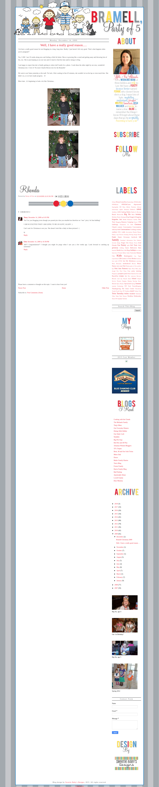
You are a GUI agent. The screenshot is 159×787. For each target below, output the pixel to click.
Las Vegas (137, 256)
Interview (114, 253)
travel (132, 291)
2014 (116, 517)
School (134, 278)
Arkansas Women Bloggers (122, 446)
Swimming (120, 286)
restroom (133, 276)
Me (127, 261)
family (115, 239)
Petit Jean (118, 268)
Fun (118, 245)
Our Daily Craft (119, 434)
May (118, 567)
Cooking (133, 229)
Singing (124, 281)
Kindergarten (128, 256)
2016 (116, 510)
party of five (133, 266)
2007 (116, 588)
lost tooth (114, 261)
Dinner (139, 232)
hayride (114, 250)
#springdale (115, 207)
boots (124, 219)
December (120, 537)
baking (124, 212)
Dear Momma (118, 481)
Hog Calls (123, 250)
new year (119, 266)
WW (116, 298)
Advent (139, 207)
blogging (138, 217)
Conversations (125, 229)
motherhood (126, 263)
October (119, 550)
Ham (139, 248)
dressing (126, 234)
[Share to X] (63, 196)
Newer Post (22, 288)
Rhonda (114, 278)
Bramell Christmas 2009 (124, 540)
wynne (120, 298)
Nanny (114, 266)
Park (124, 266)
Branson (124, 222)
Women (125, 296)
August (119, 557)
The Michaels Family (121, 422)
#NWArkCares (126, 204)
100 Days (122, 207)
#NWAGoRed (137, 202)
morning (138, 261)
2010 (116, 530)
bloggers (132, 217)
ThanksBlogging (136, 286)
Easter (114, 237)
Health (119, 250)
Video (113, 296)
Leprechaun (115, 258)
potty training (136, 271)
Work (113, 298)
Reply (26, 235)
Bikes (133, 214)
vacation (132, 293)
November (120, 547)
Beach (114, 214)
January (119, 581)
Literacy (139, 258)
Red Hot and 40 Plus (120, 443)
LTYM (120, 261)
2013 (116, 520)
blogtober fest (117, 219)
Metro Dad (117, 454)
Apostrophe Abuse (120, 475)
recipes (121, 276)
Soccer (114, 283)
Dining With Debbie (120, 431)
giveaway (115, 248)
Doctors (121, 234)
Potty (129, 271)
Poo (118, 271)
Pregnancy (115, 273)
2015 (116, 514)
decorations (129, 232)
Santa (129, 278)
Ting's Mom (118, 425)
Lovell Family (118, 478)
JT (118, 253)
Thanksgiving (116, 288)
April (118, 570)
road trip (119, 278)
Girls (139, 245)
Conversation (127, 227)
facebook (134, 237)
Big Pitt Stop (118, 440)
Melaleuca (132, 261)
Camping (130, 222)
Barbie (129, 212)
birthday (138, 214)
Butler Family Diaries (121, 460)
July (118, 560)
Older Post (105, 288)
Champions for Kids (126, 224)
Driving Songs (133, 234)
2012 (116, 524)
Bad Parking (118, 472)
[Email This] (59, 196)
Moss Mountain (116, 263)
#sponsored (137, 204)
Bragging (118, 222)
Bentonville (120, 214)
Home (64, 288)
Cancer (135, 222)
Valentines (138, 293)
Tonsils (114, 291)
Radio (129, 273)
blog (127, 217)
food (139, 243)
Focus (135, 243)
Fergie (123, 243)
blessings (123, 217)
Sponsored (127, 283)
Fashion (139, 240)
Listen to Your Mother (129, 258)
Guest (127, 248)
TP (123, 291)
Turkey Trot (137, 291)
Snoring (135, 281)
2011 (116, 527)
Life (120, 258)
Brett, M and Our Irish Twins (123, 451)
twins (126, 293)
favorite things (116, 243)
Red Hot (127, 276)
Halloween (133, 248)
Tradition (127, 291)
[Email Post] (56, 196)
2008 (116, 585)
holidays (133, 250)
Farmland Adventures (126, 240)
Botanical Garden (132, 219)
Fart (135, 240)
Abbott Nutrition (131, 207)
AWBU (119, 212)
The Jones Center (128, 288)
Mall (124, 261)
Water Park (119, 296)
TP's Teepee (118, 448)
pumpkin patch (123, 273)
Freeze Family (118, 466)
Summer (138, 283)
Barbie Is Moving (136, 212)
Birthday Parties (116, 217)
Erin (25, 242)
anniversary (115, 209)
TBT (125, 286)
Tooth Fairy (119, 291)
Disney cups (115, 234)
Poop (125, 271)
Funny (123, 245)
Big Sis (127, 214)
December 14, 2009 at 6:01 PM (38, 217)
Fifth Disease (129, 243)
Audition (114, 212)
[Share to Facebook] (65, 196)
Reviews (139, 276)
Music (139, 263)
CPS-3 (119, 232)
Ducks (139, 234)
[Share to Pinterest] (68, 196)
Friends (114, 245)
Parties (128, 266)
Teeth (129, 286)
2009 (116, 534)
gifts (128, 245)
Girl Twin (133, 245)
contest (120, 227)
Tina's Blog (117, 463)
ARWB (138, 209)
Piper (130, 268)
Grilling (122, 248)
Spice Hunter (120, 283)
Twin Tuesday (118, 293)
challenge (115, 224)
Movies (134, 263)
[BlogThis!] (61, 196)
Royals (125, 278)
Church (114, 227)
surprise (114, 286)
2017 (116, 507)
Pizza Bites (135, 268)
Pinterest (125, 268)
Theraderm (138, 288)
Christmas (138, 224)
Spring (133, 283)
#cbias (113, 202)
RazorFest (115, 276)
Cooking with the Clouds (122, 419)
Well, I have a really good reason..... (128, 543)
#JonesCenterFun (121, 202)
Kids (119, 255)
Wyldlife (116, 437)
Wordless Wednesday (134, 296)
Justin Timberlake (131, 253)
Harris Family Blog (120, 469)
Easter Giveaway (124, 237)
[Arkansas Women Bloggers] (126, 349)
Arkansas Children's (129, 209)
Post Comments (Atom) (35, 293)
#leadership (130, 202)
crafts (123, 232)
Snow (139, 281)
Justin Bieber (122, 253)
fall (140, 237)
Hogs (128, 250)
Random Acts (135, 273)
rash (140, 273)
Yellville (124, 298)
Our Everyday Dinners (121, 428)
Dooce (116, 457)
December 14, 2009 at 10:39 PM (38, 242)
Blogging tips (79, 786)
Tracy (26, 217)
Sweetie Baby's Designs (74, 782)
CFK (139, 222)
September (120, 554)
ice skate (138, 250)
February (120, 577)
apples (121, 209)
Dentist (135, 232)
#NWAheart (115, 204)
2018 (116, 504)
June (118, 564)
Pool (121, 271)
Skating (130, 281)
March (119, 574)
